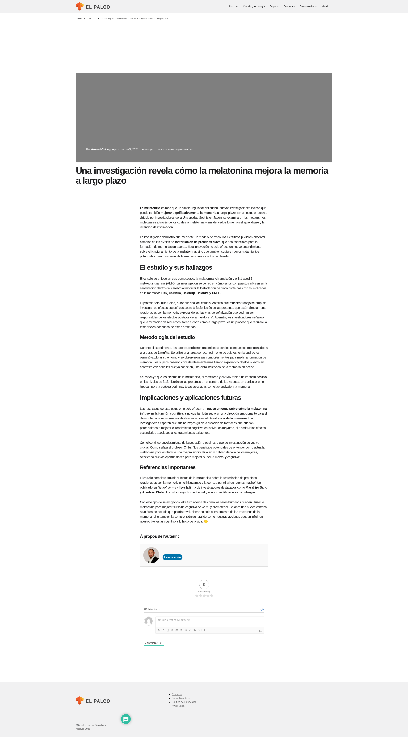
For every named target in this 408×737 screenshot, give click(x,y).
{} (199, 630)
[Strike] (172, 630)
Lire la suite (172, 557)
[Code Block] (190, 630)
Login (261, 609)
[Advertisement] (204, 46)
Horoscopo (91, 18)
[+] (203, 630)
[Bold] (158, 630)
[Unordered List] (181, 630)
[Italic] (163, 630)
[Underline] (167, 630)
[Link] (194, 630)
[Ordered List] (176, 630)
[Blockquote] (185, 630)
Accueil (79, 18)
